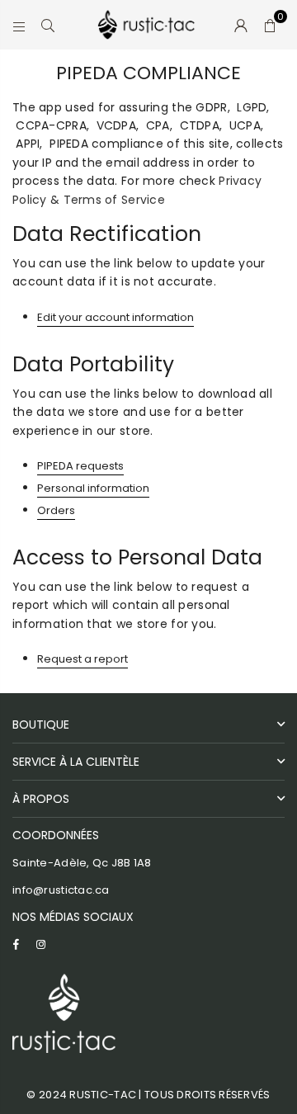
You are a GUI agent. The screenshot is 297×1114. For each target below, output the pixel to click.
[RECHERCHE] (48, 24)
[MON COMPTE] (241, 24)
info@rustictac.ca (61, 890)
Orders (56, 510)
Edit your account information (115, 317)
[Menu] (19, 24)
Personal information (93, 488)
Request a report (82, 659)
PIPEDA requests (80, 466)
